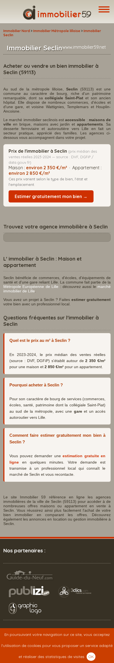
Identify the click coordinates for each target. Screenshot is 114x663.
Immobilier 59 (57, 13)
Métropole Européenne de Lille (30, 286)
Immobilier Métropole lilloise (56, 31)
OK (91, 656)
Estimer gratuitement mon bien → (51, 196)
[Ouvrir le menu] (104, 9)
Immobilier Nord (16, 31)
